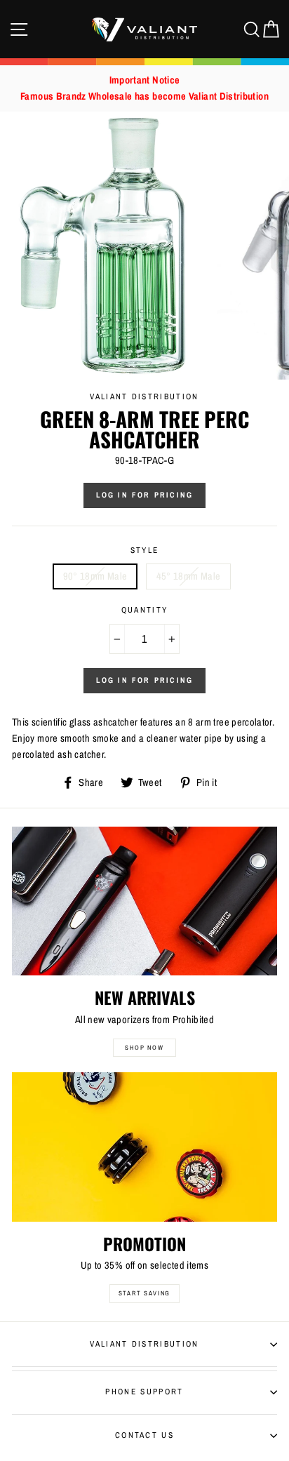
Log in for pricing (145, 495)
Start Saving (145, 1293)
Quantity (144, 609)
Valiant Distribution (144, 1343)
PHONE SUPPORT (144, 1391)
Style (144, 550)
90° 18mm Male (95, 576)
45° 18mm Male (188, 576)
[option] (144, 88)
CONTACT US (144, 1435)
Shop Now (144, 1047)
